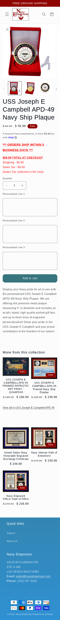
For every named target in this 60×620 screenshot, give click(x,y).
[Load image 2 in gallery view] (30, 88)
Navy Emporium (24, 614)
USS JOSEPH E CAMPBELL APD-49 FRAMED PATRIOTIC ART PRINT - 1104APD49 (16, 386)
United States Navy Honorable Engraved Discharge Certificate (16, 455)
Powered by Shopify (42, 614)
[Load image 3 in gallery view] (45, 88)
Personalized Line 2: (14, 220)
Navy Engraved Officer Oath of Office (16, 497)
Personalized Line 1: (14, 194)
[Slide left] (3, 89)
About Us (12, 541)
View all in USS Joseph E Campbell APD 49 (28, 407)
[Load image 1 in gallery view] (15, 88)
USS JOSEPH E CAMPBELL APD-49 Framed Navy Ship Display (44, 387)
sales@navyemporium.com (33, 576)
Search (11, 533)
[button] (7, 14)
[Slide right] (56, 89)
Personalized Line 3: (14, 247)
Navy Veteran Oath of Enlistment (44, 454)
